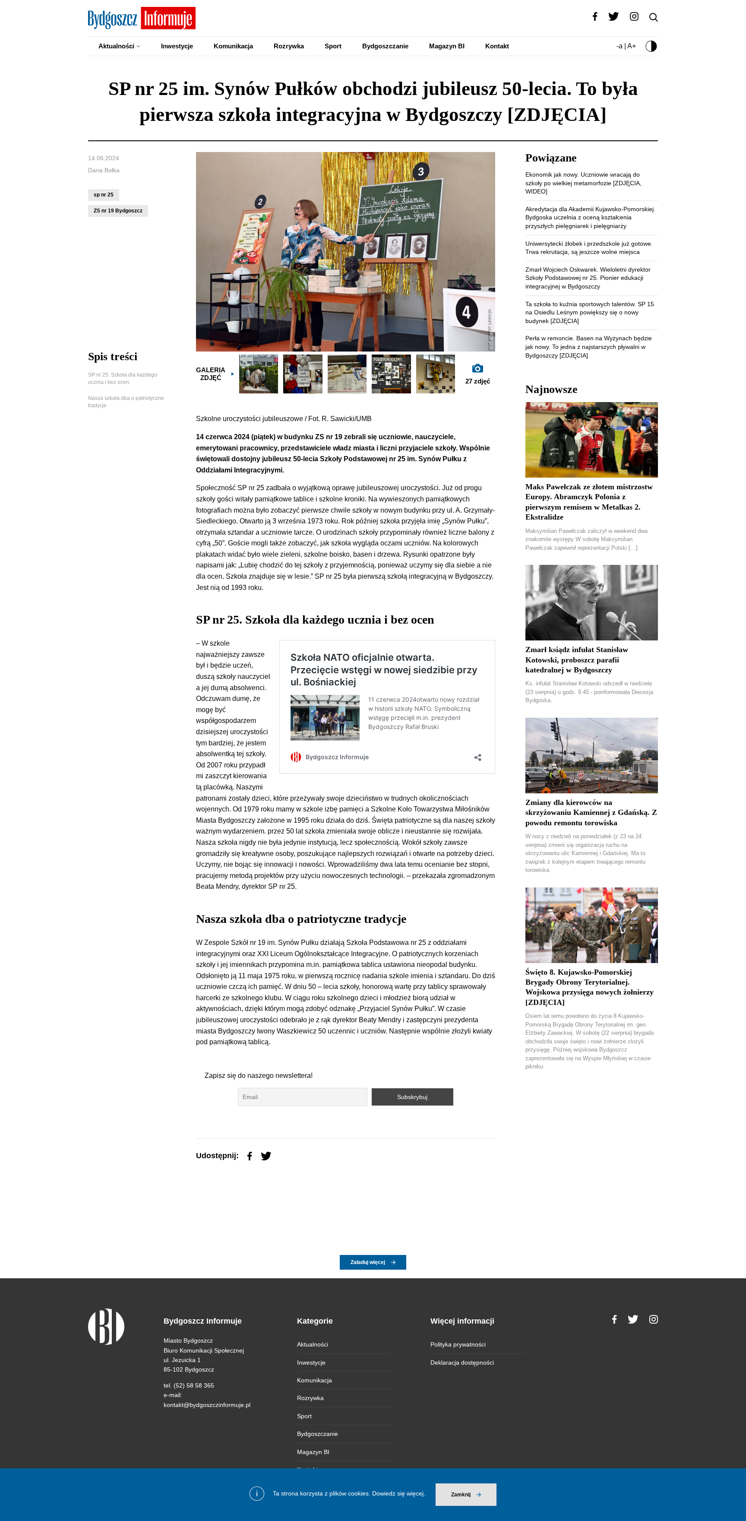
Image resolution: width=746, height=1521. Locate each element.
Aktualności (116, 46)
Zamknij (461, 1495)
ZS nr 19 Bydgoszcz (118, 211)
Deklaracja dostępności (462, 1362)
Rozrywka (289, 46)
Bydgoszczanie (385, 46)
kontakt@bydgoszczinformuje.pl (207, 1404)
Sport (333, 46)
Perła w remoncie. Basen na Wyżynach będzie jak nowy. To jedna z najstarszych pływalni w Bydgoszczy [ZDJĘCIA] (588, 346)
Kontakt (497, 46)
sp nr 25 (104, 195)
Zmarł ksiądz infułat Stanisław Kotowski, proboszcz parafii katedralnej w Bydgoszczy (576, 659)
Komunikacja (233, 46)
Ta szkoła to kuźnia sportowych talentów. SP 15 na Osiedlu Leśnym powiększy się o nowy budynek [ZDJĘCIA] (589, 312)
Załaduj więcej (368, 1262)
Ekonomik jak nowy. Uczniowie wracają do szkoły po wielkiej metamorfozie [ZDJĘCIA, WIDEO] (583, 183)
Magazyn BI (447, 46)
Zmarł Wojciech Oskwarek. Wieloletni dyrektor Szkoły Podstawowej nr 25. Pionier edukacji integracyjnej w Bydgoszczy (588, 278)
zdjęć (477, 381)
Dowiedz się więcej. (398, 1493)
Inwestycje (177, 46)
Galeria (210, 373)
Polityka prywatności (458, 1344)
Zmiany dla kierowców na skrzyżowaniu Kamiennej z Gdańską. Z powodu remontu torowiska (591, 812)
